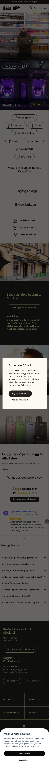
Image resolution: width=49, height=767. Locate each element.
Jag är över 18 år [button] (20, 394)
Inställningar (24, 760)
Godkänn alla (24, 753)
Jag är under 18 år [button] (21, 400)
